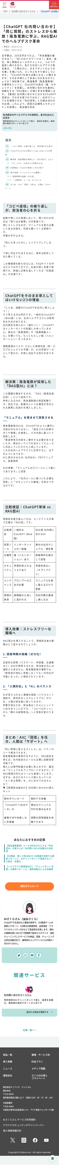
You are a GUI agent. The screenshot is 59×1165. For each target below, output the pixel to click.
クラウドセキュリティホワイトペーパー (23, 1125)
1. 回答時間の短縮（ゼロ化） (22, 176)
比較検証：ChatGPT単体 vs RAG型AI (27, 168)
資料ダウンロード (29, 886)
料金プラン (37, 1061)
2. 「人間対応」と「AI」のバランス (26, 180)
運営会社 (7, 1075)
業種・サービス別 (41, 1054)
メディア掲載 (38, 1068)
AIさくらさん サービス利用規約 (19, 1119)
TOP (5, 11)
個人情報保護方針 (12, 1130)
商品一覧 (7, 1054)
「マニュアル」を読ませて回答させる (26, 163)
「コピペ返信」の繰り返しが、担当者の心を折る (31, 146)
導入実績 (7, 1061)
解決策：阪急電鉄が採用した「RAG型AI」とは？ (32, 159)
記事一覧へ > (29, 1030)
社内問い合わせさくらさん (23, 11)
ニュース (7, 1068)
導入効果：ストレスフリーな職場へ (25, 173)
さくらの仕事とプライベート (40, 1077)
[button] (4, 5)
